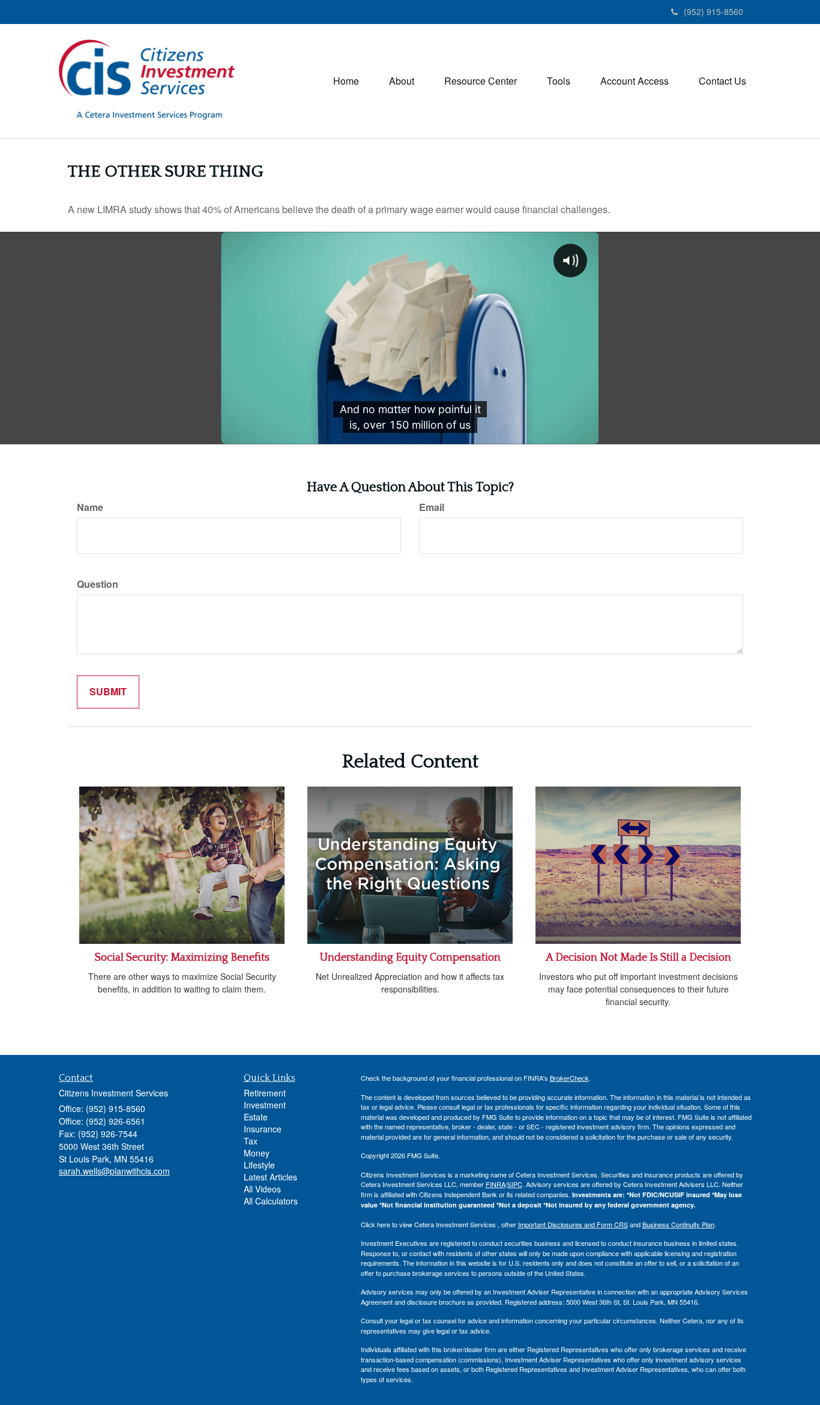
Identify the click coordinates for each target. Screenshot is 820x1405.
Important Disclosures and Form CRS (573, 1224)
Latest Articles (270, 1177)
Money (257, 1153)
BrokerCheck (569, 1078)
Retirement (265, 1093)
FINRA (495, 1184)
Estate (256, 1117)
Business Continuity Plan (678, 1224)
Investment (265, 1105)
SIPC (514, 1184)
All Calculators (271, 1201)
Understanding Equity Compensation (410, 958)
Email (431, 507)
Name (90, 507)
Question (97, 584)
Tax (251, 1141)
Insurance (263, 1129)
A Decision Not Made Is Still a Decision (638, 958)
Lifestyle (259, 1165)
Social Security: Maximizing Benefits (182, 958)
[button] (401, 81)
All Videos (262, 1189)
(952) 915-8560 (713, 11)
